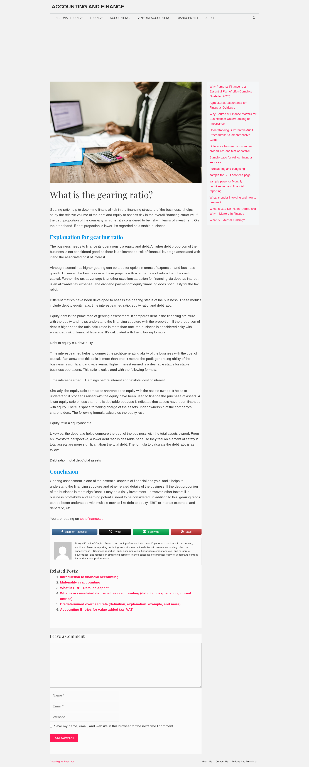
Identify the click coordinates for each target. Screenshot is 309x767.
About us (207, 761)
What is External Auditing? (227, 220)
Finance (96, 17)
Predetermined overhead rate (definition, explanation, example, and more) (120, 604)
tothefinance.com (93, 519)
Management (188, 17)
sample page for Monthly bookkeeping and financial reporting (227, 186)
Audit (209, 17)
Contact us (222, 761)
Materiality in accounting (80, 582)
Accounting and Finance (88, 6)
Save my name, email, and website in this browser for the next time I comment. (114, 726)
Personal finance (68, 17)
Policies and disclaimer (244, 761)
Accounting (119, 17)
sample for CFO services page (230, 175)
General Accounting (153, 17)
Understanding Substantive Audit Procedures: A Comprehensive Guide (231, 134)
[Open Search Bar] (254, 18)
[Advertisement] (154, 49)
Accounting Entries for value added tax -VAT (96, 609)
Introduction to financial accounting (89, 577)
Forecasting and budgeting (227, 168)
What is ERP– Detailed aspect (84, 588)
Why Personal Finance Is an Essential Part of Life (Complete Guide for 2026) (231, 91)
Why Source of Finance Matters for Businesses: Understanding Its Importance (233, 118)
